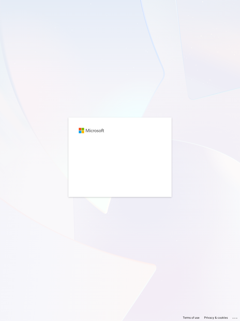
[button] (120, 199)
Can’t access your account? (99, 162)
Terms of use (191, 317)
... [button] (235, 317)
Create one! (107, 153)
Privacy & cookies (216, 317)
